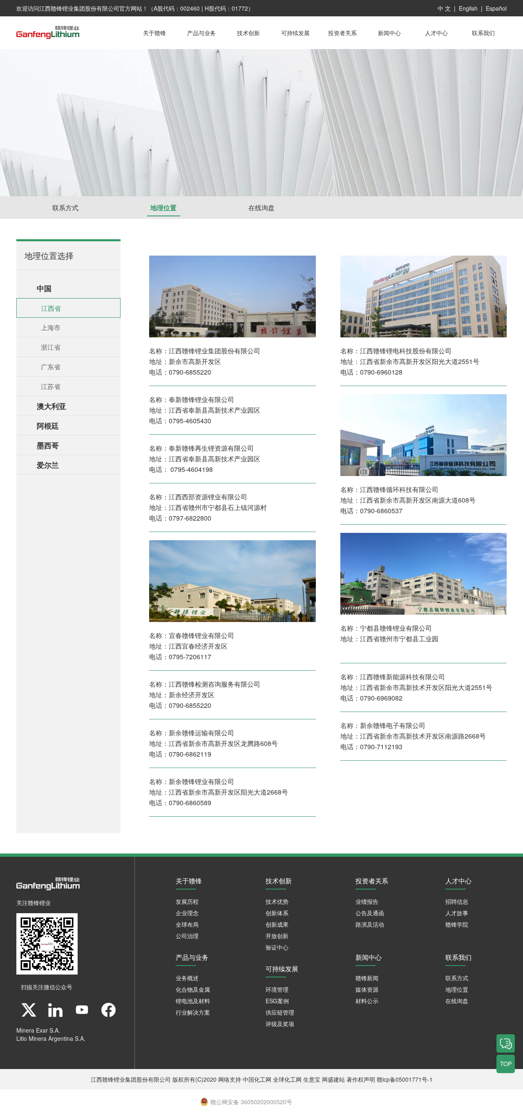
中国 (44, 288)
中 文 (444, 8)
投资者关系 (342, 33)
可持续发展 (295, 33)
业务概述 (187, 978)
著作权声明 (360, 1079)
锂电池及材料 (193, 1001)
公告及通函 (369, 913)
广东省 (50, 366)
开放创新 (277, 936)
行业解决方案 (193, 1012)
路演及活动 (369, 924)
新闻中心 (389, 33)
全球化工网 (287, 1079)
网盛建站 (333, 1079)
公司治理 (187, 936)
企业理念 (187, 913)
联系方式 (65, 207)
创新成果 (277, 924)
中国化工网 (257, 1079)
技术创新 (248, 33)
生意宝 (311, 1079)
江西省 (51, 308)
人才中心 (436, 33)
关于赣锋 (154, 33)
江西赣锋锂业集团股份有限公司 (79, 8)
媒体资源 (366, 989)
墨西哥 (48, 445)
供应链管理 (280, 1012)
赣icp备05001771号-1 (405, 1079)
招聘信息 (456, 901)
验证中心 (277, 947)
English (468, 8)
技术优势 (277, 901)
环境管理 (277, 989)
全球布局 (187, 924)
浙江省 (50, 347)
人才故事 (456, 913)
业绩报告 (366, 901)
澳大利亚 (51, 406)
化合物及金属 (193, 989)
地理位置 (163, 207)
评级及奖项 (280, 1024)
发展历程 (187, 901)
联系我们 (483, 33)
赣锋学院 (456, 924)
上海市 (50, 327)
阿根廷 (48, 425)
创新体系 (277, 913)
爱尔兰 (48, 465)
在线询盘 (261, 207)
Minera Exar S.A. (38, 1030)
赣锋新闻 (366, 978)
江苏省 (50, 386)
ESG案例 (277, 1001)
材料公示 (366, 1001)
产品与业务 (201, 33)
